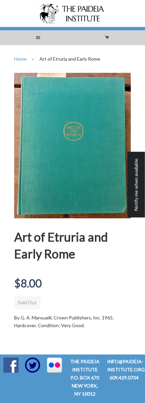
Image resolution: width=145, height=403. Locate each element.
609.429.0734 (124, 377)
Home (20, 59)
